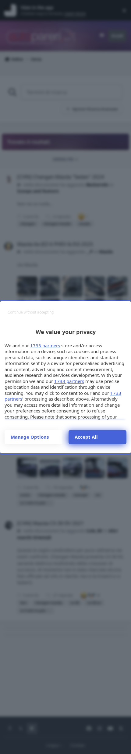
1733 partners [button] (45, 345)
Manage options (30, 437)
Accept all (86, 437)
